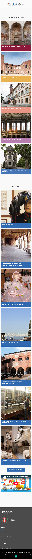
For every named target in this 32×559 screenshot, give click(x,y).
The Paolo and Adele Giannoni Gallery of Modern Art (12, 382)
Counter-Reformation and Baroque (14, 108)
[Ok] (30, 554)
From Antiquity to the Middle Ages (13, 46)
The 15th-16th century (9, 77)
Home (3, 531)
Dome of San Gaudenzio (10, 342)
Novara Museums (6, 536)
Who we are (4, 538)
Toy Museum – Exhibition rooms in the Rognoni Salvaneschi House (13, 303)
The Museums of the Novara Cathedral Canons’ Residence (12, 264)
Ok (16, 556)
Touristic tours (5, 534)
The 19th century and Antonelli (12, 139)
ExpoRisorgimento (8, 224)
